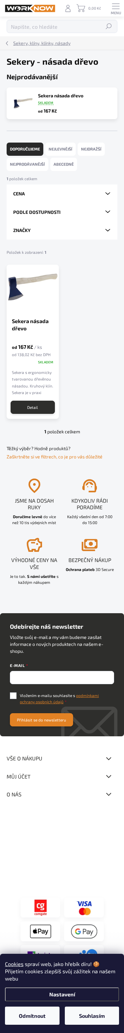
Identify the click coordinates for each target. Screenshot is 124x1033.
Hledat (109, 26)
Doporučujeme (25, 149)
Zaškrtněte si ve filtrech (31, 456)
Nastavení (62, 994)
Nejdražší (91, 149)
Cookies (14, 964)
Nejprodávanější (27, 164)
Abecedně (64, 164)
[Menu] (115, 8)
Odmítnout (32, 1016)
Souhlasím (92, 1016)
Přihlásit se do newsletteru (41, 719)
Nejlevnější (60, 149)
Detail (32, 407)
